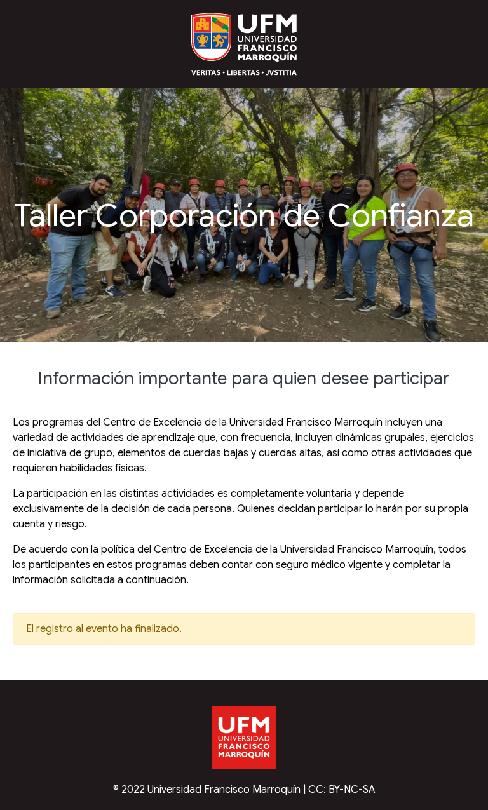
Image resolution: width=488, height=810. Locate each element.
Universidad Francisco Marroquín (224, 789)
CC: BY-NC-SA (342, 789)
